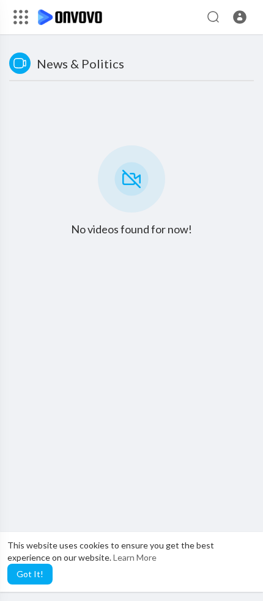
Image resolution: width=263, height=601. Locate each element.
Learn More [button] (135, 557)
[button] (240, 17)
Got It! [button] (30, 574)
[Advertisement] (131, 454)
